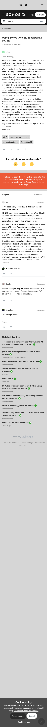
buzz (7, 202)
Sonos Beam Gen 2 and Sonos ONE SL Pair (20, 361)
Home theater (7, 347)
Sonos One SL (26, 142)
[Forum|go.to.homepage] (18, 15)
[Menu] (4, 5)
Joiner (8, 52)
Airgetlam (9, 310)
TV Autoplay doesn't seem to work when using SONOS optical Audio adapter (22, 387)
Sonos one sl (7, 378)
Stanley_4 (10, 284)
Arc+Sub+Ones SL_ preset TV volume (18, 405)
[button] (2, 15)
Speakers (7, 28)
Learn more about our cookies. (26, 710)
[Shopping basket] (42, 5)
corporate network (10, 142)
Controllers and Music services (14, 357)
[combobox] (23, 21)
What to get (6, 425)
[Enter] (4, 21)
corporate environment (20, 137)
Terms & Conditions (11, 442)
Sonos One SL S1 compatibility (15, 422)
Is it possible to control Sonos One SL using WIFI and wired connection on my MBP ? (23, 343)
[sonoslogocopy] (23, 5)
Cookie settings (27, 442)
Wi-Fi (5, 137)
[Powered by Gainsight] (23, 437)
